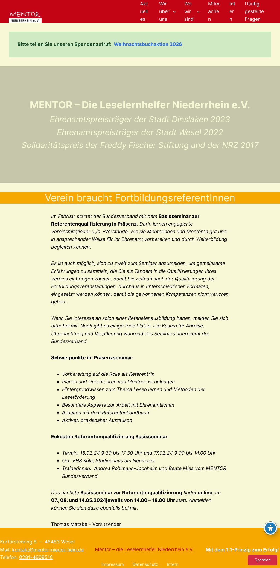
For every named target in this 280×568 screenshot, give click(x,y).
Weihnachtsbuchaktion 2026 (148, 44)
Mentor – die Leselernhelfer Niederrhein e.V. (144, 549)
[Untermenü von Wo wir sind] (198, 11)
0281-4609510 (36, 557)
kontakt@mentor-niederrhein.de (48, 549)
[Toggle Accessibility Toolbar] (270, 528)
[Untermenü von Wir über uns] (174, 11)
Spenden (262, 560)
